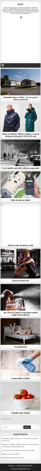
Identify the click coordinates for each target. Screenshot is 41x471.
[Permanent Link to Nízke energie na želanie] (21, 184)
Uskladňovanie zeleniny (20, 413)
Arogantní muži (20, 347)
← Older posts (5, 419)
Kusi (20, 4)
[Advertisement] (20, 41)
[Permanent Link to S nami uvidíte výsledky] (21, 363)
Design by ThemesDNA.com (20, 469)
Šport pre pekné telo (20, 280)
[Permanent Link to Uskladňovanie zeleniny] (21, 396)
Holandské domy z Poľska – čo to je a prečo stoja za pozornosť (20, 98)
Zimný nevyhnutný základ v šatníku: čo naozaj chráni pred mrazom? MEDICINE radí (20, 135)
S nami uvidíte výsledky (20, 378)
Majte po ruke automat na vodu (20, 245)
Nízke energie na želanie (20, 200)
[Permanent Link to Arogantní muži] (21, 331)
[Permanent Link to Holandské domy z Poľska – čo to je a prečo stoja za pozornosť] (21, 82)
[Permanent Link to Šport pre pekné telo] (21, 264)
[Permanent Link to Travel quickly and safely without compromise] (21, 153)
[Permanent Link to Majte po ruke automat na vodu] (21, 223)
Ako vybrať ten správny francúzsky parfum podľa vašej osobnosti (20, 313)
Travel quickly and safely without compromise (20, 168)
